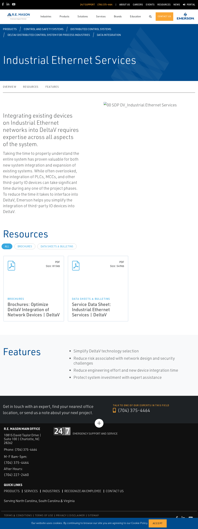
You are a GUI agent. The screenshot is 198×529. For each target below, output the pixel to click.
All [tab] (7, 246)
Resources (30, 86)
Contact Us (115, 491)
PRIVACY (61, 515)
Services (31, 491)
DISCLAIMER (77, 515)
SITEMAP (93, 515)
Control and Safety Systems (43, 29)
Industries (51, 491)
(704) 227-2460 (16, 475)
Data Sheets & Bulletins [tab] (57, 246)
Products (10, 29)
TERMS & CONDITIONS (18, 515)
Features (52, 86)
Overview (9, 86)
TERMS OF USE (44, 515)
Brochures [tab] (25, 246)
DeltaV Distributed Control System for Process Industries (49, 34)
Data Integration (109, 34)
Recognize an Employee (82, 491)
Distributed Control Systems (90, 29)
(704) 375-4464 (133, 410)
